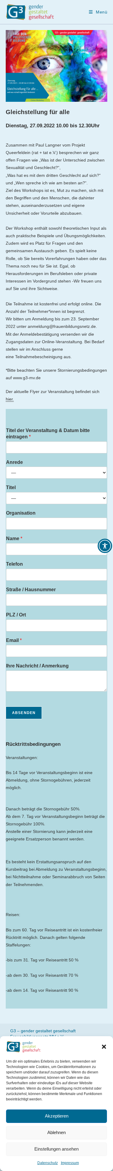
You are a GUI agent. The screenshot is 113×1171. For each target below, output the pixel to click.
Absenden (24, 713)
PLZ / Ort (16, 614)
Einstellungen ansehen (56, 1148)
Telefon (14, 564)
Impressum (70, 1163)
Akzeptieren (56, 1115)
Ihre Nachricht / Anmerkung (37, 665)
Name (14, 538)
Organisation (21, 513)
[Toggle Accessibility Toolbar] (104, 545)
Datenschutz (47, 1163)
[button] (104, 1047)
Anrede (14, 462)
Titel (11, 487)
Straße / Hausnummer (31, 589)
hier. (10, 399)
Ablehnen (56, 1132)
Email (14, 640)
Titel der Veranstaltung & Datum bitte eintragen (48, 433)
